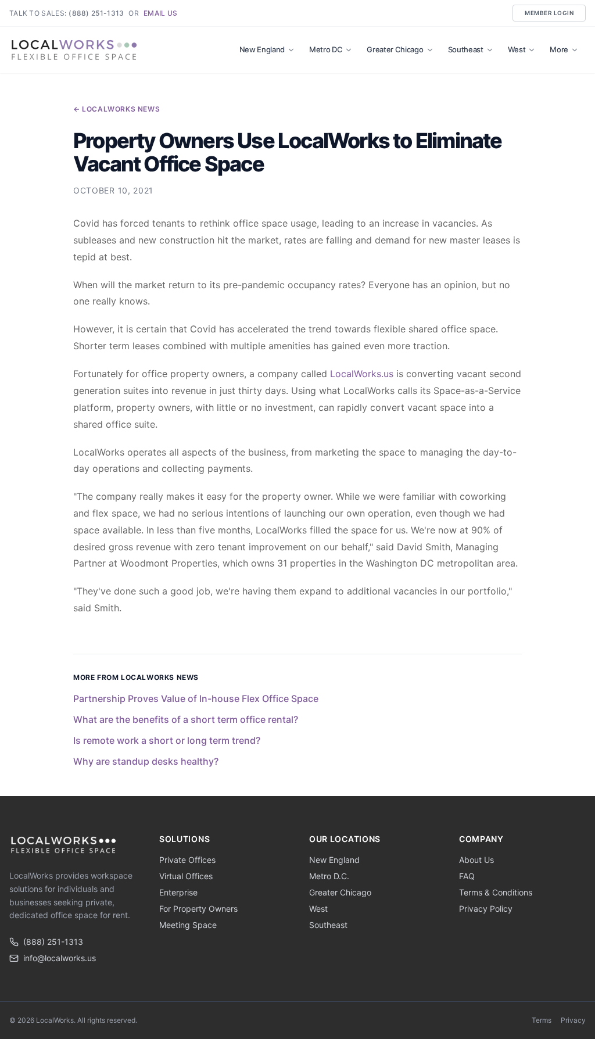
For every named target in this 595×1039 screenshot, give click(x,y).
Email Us (160, 13)
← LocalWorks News (116, 109)
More (559, 49)
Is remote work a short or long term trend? (166, 740)
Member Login (549, 12)
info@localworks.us (59, 958)
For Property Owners (198, 908)
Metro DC (325, 49)
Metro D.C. (329, 876)
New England (262, 49)
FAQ (467, 876)
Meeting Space (188, 925)
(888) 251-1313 (96, 13)
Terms (541, 1020)
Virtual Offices (186, 876)
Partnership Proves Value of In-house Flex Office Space (195, 698)
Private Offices (187, 860)
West (517, 49)
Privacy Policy (485, 908)
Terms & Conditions (495, 892)
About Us (476, 860)
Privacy (573, 1020)
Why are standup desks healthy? (145, 761)
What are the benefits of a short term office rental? (185, 719)
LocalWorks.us (361, 373)
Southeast (465, 49)
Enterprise (178, 892)
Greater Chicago (395, 49)
